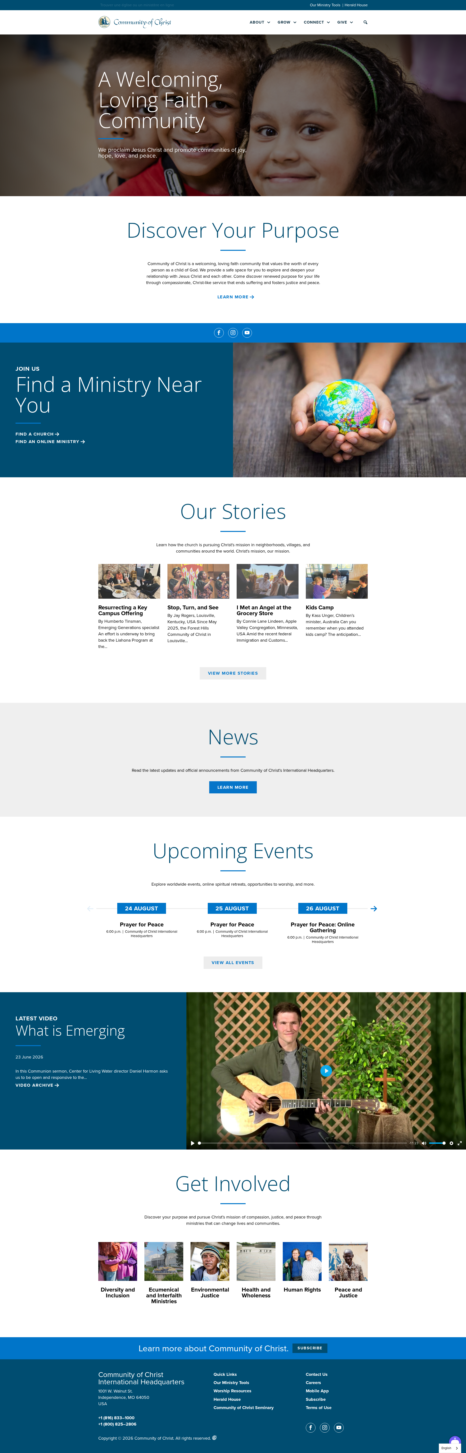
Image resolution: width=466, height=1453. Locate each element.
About (257, 22)
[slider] (302, 1143)
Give (342, 22)
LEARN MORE (233, 787)
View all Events (233, 962)
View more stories (233, 673)
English (446, 1448)
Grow (284, 22)
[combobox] (450, 1448)
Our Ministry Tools (325, 5)
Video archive (35, 1085)
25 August (232, 908)
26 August (323, 908)
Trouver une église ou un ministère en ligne (137, 5)
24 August (141, 908)
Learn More (233, 297)
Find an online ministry (48, 442)
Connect (314, 22)
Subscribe (310, 1348)
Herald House (356, 5)
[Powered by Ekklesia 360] (214, 1438)
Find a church (35, 434)
